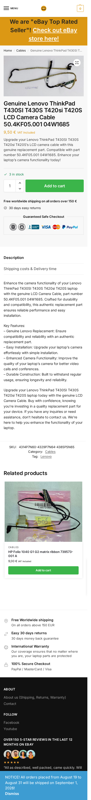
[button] (80, 8)
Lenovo (46, 456)
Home (8, 50)
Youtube (10, 729)
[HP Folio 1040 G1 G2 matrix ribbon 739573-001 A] (43, 512)
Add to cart (54, 185)
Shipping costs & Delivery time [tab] (30, 268)
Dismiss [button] (12, 793)
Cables (21, 50)
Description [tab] (14, 257)
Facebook (11, 722)
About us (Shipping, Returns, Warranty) (35, 697)
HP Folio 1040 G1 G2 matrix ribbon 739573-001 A (40, 554)
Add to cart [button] (43, 570)
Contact (10, 704)
